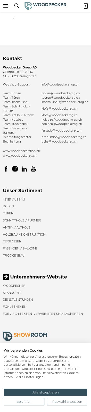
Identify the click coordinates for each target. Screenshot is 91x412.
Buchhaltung (12, 141)
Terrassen (12, 241)
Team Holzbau (13, 119)
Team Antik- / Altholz (18, 115)
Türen (8, 213)
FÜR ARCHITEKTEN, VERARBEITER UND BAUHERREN (43, 313)
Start (6, 17)
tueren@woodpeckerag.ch (60, 97)
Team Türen (11, 97)
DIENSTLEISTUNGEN (18, 299)
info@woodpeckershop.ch (60, 84)
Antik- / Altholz (16, 227)
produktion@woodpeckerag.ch (63, 137)
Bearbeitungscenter (17, 137)
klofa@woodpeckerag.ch (59, 108)
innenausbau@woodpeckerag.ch (64, 102)
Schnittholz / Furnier (22, 220)
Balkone (9, 132)
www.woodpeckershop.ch (21, 151)
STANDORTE (12, 292)
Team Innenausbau (16, 102)
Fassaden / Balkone (20, 248)
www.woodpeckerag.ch (19, 155)
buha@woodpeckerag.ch (59, 141)
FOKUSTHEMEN (14, 306)
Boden (8, 206)
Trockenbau (14, 255)
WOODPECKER (14, 285)
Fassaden (18, 128)
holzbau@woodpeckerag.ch (61, 119)
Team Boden (12, 93)
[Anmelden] (85, 6)
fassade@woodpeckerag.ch (61, 130)
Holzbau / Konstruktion (24, 234)
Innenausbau (14, 199)
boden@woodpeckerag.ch (60, 93)
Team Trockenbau (15, 123)
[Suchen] (16, 6)
